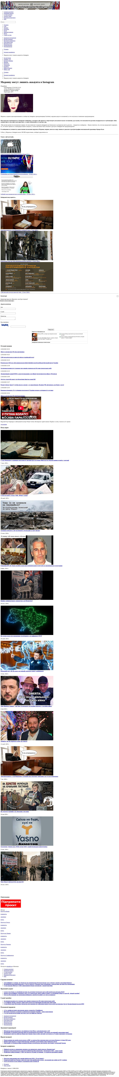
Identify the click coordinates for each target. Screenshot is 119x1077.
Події (5, 30)
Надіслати (50, 329)
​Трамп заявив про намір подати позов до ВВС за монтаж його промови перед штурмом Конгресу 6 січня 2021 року (37, 1040)
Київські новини (8, 32)
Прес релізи (7, 1065)
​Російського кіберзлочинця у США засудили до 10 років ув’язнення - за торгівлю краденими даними (33, 1052)
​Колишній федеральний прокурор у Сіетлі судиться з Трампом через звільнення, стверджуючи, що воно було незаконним (39, 984)
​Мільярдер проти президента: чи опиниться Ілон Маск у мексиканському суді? (27, 1031)
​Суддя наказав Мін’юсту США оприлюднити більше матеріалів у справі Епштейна (28, 985)
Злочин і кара (7, 16)
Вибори (6, 62)
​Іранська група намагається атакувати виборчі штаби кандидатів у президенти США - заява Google (33, 1050)
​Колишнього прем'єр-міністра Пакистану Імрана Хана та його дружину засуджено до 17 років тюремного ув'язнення (38, 1034)
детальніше (4, 424)
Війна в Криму (8, 68)
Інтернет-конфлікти (9, 75)
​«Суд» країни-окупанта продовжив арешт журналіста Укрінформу (23, 1010)
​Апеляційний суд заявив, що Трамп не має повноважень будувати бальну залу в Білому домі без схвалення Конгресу (38, 982)
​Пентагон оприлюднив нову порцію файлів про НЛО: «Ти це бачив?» (24, 1058)
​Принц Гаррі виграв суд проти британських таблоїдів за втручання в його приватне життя (30, 1041)
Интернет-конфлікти (9, 40)
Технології (7, 65)
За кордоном (7, 58)
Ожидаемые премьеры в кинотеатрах (41, 342)
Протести (6, 63)
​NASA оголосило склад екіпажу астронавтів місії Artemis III (21, 1061)
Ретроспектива (8, 45)
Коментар (3, 316)
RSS (5, 19)
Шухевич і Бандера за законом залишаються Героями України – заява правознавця (28, 1011)
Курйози (6, 66)
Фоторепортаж (8, 46)
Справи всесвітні (8, 12)
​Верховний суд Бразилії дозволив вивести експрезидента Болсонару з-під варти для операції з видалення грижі (36, 1032)
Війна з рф (7, 69)
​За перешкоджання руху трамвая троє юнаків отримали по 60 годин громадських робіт (29, 1001)
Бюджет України (8, 61)
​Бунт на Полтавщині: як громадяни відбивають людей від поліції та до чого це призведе (29, 995)
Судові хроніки (8, 14)
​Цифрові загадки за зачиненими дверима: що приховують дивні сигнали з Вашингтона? (29, 1049)
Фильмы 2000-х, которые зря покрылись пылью (47, 333)
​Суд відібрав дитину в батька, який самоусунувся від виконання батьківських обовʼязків (30, 1002)
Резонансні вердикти (9, 17)
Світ (5, 26)
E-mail (2, 311)
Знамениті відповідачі (10, 38)
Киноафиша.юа (41, 331)
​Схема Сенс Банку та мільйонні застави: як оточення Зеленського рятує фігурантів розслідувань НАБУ (34, 992)
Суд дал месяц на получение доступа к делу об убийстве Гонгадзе (23, 1013)
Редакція (6, 1064)
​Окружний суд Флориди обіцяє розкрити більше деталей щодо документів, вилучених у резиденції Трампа (35, 1043)
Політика (6, 29)
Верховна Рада (8, 43)
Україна (6, 27)
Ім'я (2, 307)
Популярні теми (8, 42)
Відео (5, 33)
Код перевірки (5, 322)
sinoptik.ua (9, 966)
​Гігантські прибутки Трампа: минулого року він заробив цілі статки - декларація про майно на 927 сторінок (35, 1060)
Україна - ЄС (7, 59)
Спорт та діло (7, 35)
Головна (6, 25)
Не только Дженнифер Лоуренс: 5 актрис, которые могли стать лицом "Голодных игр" (47, 338)
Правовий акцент (9, 13)
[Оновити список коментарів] (117, 296)
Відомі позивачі (8, 39)
